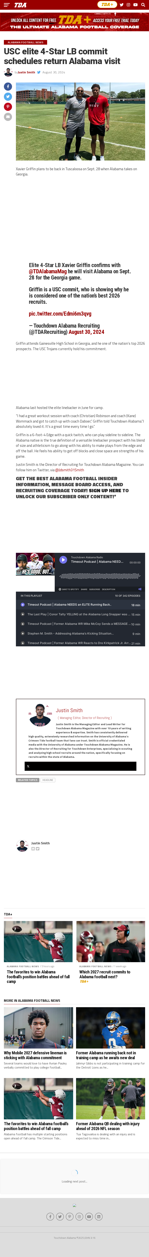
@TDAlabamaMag (48, 271)
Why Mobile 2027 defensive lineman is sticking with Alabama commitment (35, 1055)
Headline (47, 780)
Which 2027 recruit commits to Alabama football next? (104, 974)
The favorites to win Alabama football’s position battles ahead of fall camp (38, 977)
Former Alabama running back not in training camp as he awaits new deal (106, 1055)
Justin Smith (26, 72)
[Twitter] (28, 766)
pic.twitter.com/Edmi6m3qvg (60, 313)
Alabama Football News (23, 966)
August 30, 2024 (86, 332)
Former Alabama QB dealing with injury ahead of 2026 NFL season (108, 1126)
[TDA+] (107, 4)
